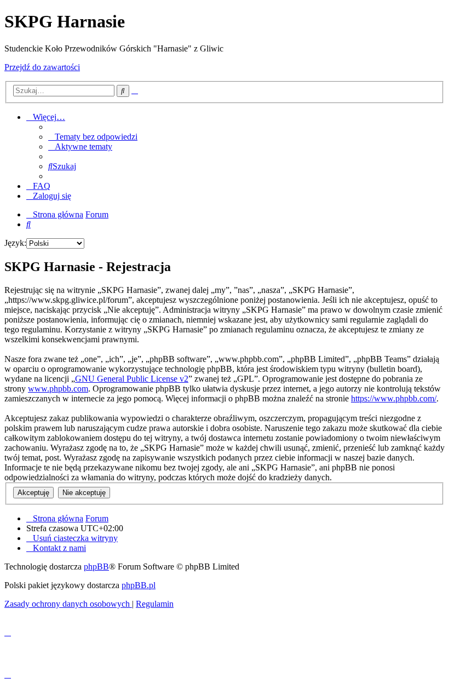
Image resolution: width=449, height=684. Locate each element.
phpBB (96, 566)
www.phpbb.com (58, 388)
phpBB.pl (139, 585)
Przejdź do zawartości (42, 67)
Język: (15, 243)
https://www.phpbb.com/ (393, 398)
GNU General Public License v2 (131, 378)
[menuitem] (92, 136)
